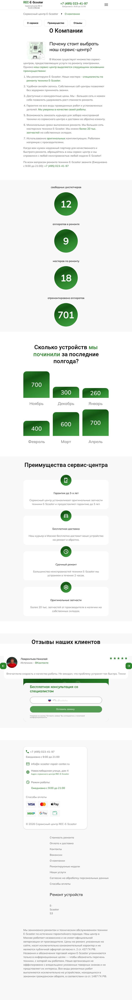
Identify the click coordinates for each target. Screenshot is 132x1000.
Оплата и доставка (62, 843)
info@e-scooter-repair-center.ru (50, 763)
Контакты (56, 849)
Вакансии (56, 854)
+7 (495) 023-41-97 (74, 3)
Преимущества (56, 23)
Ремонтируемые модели (65, 866)
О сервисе (32, 23)
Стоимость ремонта (62, 837)
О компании (57, 860)
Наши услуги (58, 872)
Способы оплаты (60, 883)
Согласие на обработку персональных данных (79, 878)
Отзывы (78, 23)
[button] (3, 666)
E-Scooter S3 (54, 909)
